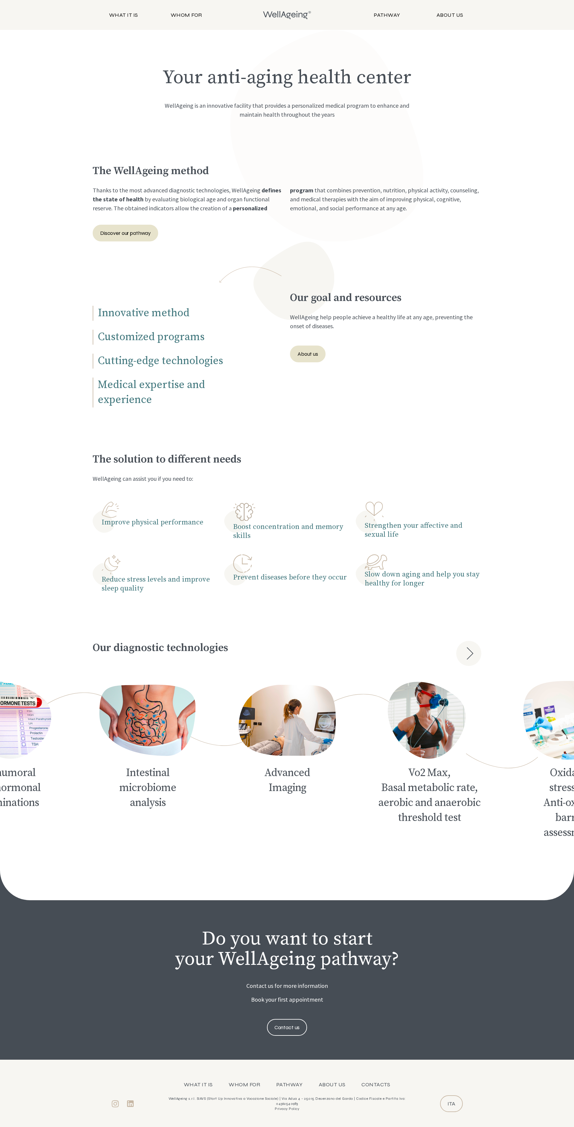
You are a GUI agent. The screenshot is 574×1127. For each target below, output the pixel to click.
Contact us (287, 1027)
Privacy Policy (287, 1109)
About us (449, 15)
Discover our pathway (125, 233)
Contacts (375, 1084)
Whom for (186, 15)
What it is (123, 15)
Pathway (387, 15)
